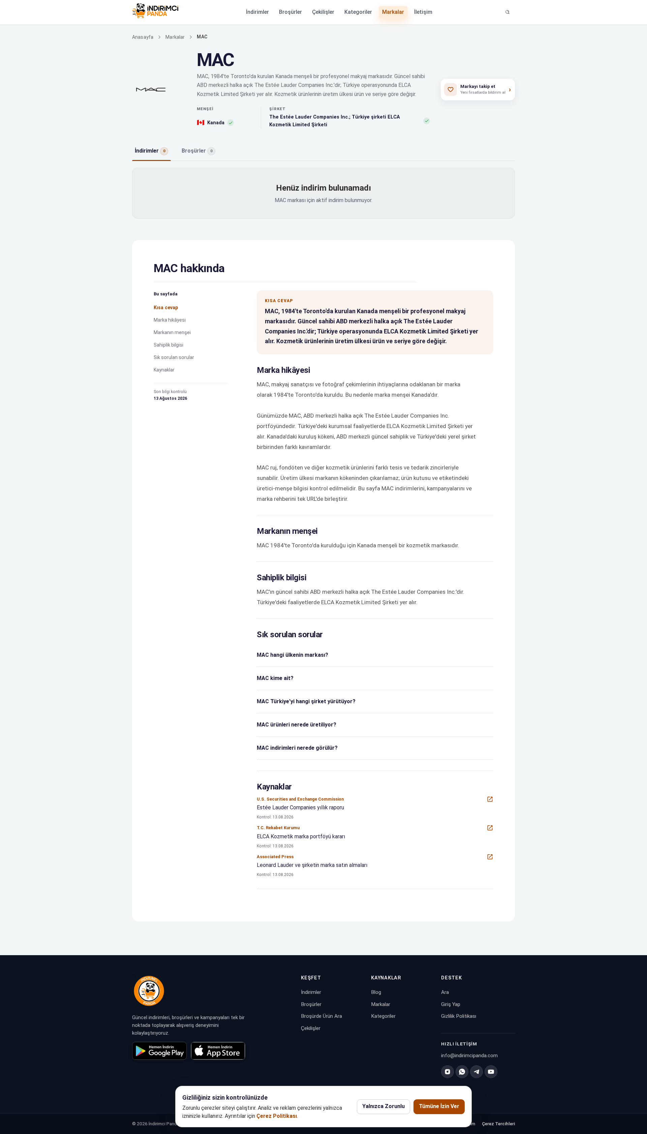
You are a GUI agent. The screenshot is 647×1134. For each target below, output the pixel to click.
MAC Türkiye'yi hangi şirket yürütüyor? (306, 701)
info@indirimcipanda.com (469, 1055)
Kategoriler (358, 12)
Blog (376, 992)
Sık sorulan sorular (174, 357)
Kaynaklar (164, 369)
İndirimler (257, 12)
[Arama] (507, 12)
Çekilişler (323, 12)
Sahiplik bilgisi (168, 345)
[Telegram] (476, 1071)
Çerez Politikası (276, 1116)
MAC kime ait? (275, 678)
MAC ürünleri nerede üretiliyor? (296, 724)
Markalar (393, 12)
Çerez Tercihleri (498, 1123)
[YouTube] (491, 1071)
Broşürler (290, 12)
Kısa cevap (166, 307)
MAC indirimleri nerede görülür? (297, 748)
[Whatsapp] (462, 1071)
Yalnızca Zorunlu (383, 1106)
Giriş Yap (450, 1004)
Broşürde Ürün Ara (321, 1016)
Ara (445, 992)
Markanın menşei (172, 332)
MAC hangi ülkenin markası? (292, 655)
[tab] (151, 151)
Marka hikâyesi (170, 320)
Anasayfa (142, 37)
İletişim (423, 12)
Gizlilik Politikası (458, 1016)
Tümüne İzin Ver (439, 1106)
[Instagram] (447, 1071)
